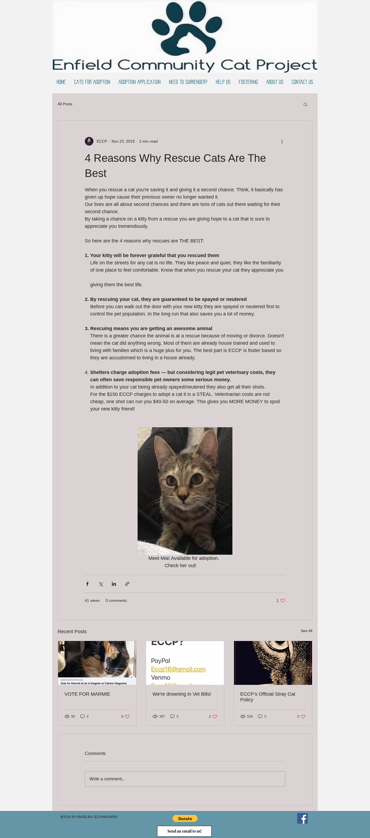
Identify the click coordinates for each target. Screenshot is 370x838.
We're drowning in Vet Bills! (181, 694)
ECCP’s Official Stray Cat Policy (267, 696)
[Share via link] (127, 583)
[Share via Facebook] (87, 583)
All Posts (65, 104)
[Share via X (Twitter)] (100, 583)
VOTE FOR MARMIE (87, 694)
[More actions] (282, 141)
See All (306, 631)
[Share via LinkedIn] (113, 583)
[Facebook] (302, 818)
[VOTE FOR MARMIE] (97, 663)
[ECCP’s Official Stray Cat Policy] (273, 663)
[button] (305, 104)
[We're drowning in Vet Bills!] (185, 663)
